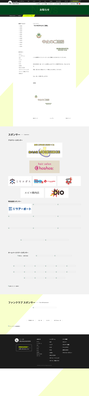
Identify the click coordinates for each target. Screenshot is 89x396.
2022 (21, 34)
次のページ (68, 118)
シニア (34, 1)
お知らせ (38, 3)
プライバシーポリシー (67, 352)
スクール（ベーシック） (24, 69)
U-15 (40, 1)
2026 (21, 26)
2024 (21, 30)
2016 (21, 46)
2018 (21, 42)
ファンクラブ (65, 3)
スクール (66, 1)
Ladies (51, 1)
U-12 (45, 1)
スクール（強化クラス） (24, 71)
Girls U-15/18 (58, 1)
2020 (21, 38)
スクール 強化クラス (54, 360)
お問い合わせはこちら (24, 348)
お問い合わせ (73, 3)
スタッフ (51, 3)
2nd (28, 1)
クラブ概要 (45, 3)
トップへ (52, 118)
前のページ (35, 118)
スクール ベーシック (54, 358)
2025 (21, 28)
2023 (21, 32)
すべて (20, 54)
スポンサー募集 (58, 3)
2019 (21, 40)
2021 (21, 36)
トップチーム (21, 1)
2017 (21, 44)
